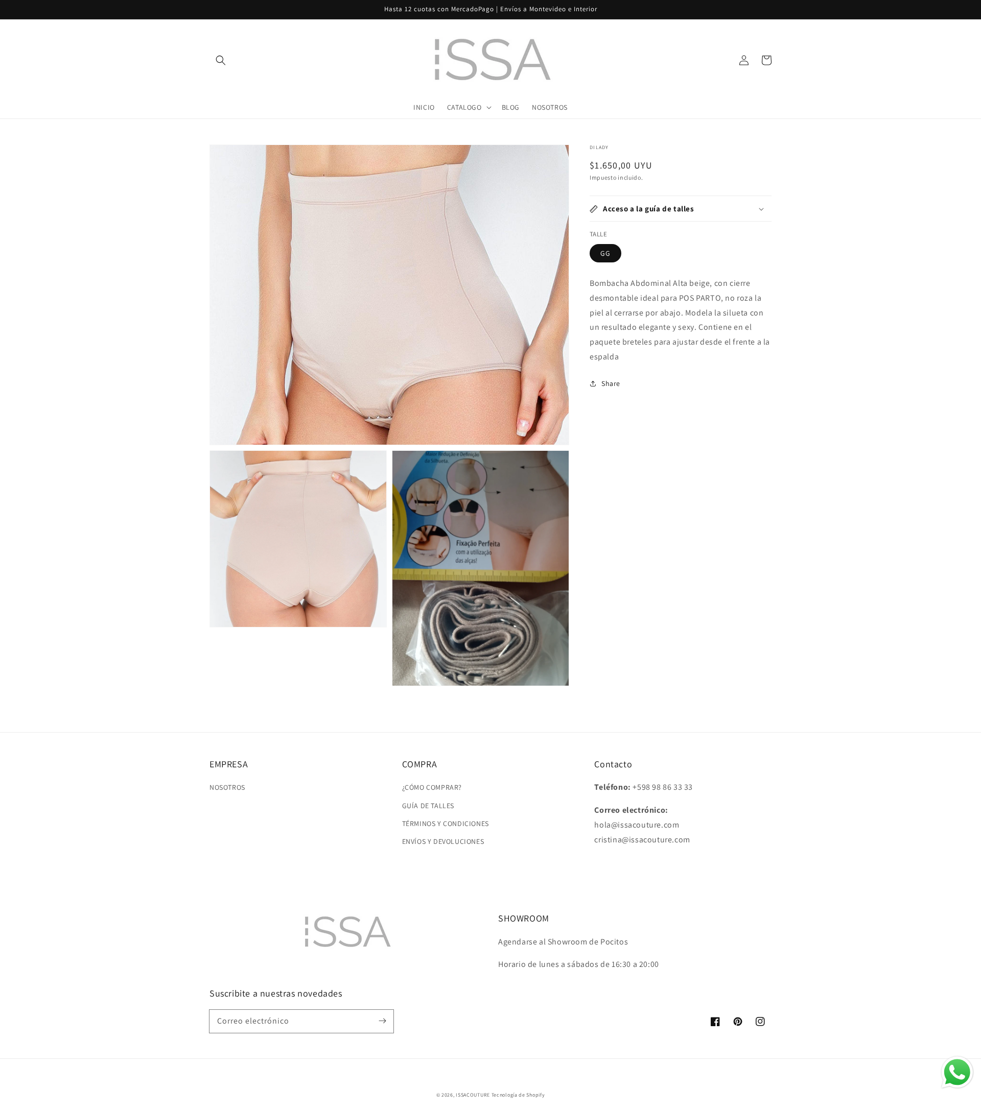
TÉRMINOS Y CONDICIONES (445, 823)
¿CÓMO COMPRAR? (432, 787)
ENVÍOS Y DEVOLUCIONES (443, 841)
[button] (220, 60)
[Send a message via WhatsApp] (957, 1072)
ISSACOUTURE (473, 1095)
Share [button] (610, 383)
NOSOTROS (227, 787)
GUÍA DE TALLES (428, 805)
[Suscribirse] (382, 1021)
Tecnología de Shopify (518, 1095)
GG (605, 253)
